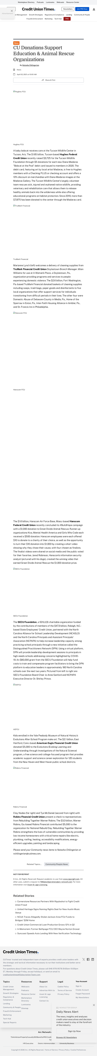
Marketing (7, 1015)
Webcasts (60, 2)
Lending (6, 1004)
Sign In (79, 986)
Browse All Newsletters (66, 1037)
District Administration (46, 1043)
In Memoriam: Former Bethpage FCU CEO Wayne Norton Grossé (48, 929)
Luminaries (50, 2)
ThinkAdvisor (15, 1037)
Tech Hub (7, 1019)
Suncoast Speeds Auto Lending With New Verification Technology (49, 933)
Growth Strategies (11, 993)
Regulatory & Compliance (8, 998)
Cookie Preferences (78, 1050)
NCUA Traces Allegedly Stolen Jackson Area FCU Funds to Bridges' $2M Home (44, 919)
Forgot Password (83, 994)
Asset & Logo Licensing (45, 995)
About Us (43, 987)
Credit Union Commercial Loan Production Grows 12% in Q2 (46, 924)
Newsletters (68, 9)
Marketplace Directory (26, 2)
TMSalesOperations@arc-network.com (56, 882)
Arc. (26, 1050)
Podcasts (40, 2)
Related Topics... (34, 864)
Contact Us (44, 1001)
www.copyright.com (71, 879)
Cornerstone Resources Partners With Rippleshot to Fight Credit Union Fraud (47, 903)
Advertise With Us (47, 990)
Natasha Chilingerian (30, 65)
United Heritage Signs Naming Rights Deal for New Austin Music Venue (47, 911)
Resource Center (72, 2)
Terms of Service (65, 990)
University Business (67, 1043)
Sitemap (24, 1008)
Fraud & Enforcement (12, 1011)
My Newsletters (82, 997)
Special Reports (9, 1022)
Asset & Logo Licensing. (37, 885)
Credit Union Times (51, 1038)
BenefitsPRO (41, 1037)
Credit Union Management (8, 988)
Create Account (82, 990)
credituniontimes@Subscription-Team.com (21, 975)
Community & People (12, 1007)
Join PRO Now (82, 9)
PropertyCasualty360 (28, 1037)
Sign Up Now (74, 1031)
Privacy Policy (63, 994)
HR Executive (28, 1043)
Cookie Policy (63, 987)
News (16, 43)
